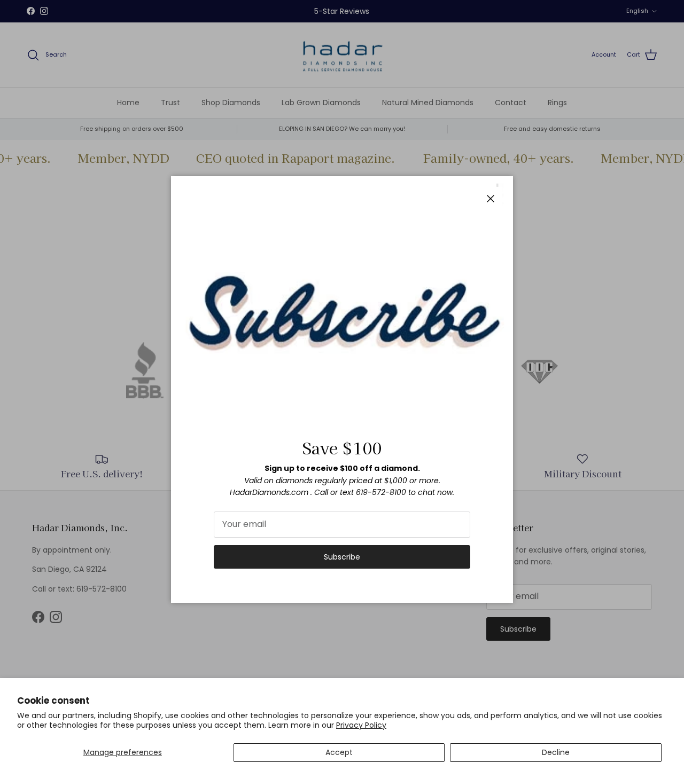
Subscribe (342, 557)
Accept (339, 752)
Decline (556, 752)
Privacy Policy (361, 725)
